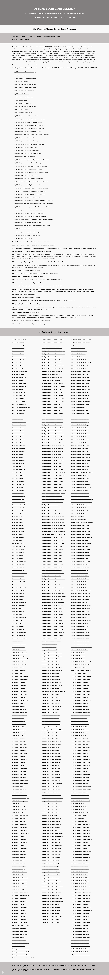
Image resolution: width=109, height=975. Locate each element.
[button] (3, 972)
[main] (54, 12)
